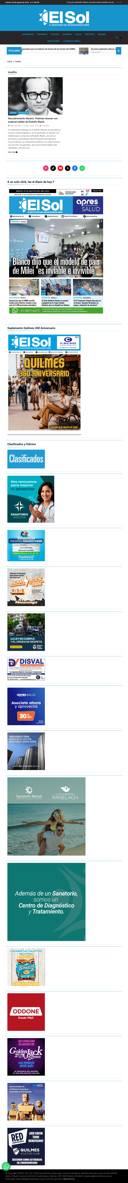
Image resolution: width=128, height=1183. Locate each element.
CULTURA (13, 113)
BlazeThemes (69, 1179)
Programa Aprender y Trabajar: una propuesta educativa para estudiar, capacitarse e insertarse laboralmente (91, 2)
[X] (67, 168)
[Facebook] (75, 168)
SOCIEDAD (67, 34)
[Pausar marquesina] (118, 50)
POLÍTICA (55, 34)
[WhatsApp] (82, 168)
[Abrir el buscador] (117, 38)
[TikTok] (53, 168)
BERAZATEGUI (53, 41)
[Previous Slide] (117, 2)
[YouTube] (60, 168)
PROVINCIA (42, 34)
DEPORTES (89, 34)
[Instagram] (46, 168)
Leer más (11, 152)
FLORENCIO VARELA (71, 41)
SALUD (78, 34)
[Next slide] (120, 2)
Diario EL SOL (15, 125)
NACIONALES (28, 34)
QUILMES (102, 34)
